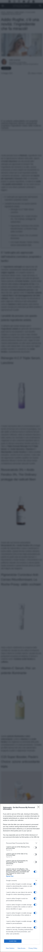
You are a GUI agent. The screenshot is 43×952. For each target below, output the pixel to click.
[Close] (39, 808)
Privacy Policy (32, 948)
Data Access (21, 948)
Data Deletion (10, 948)
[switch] (35, 847)
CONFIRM (12, 941)
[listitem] (21, 843)
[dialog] (21, 878)
